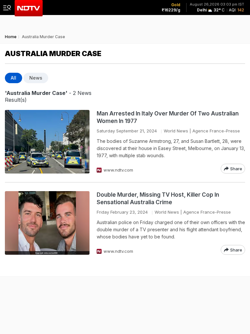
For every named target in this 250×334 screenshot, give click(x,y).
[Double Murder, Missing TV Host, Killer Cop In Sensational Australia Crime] (47, 223)
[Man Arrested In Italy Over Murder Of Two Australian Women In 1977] (47, 142)
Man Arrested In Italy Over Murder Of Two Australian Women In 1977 (168, 117)
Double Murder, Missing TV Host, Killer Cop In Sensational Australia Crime (158, 198)
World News (176, 130)
